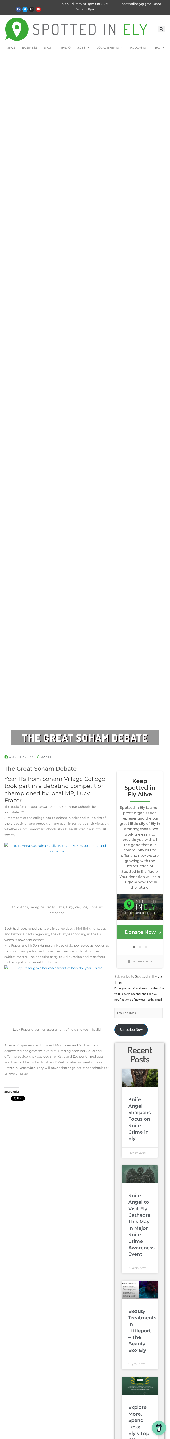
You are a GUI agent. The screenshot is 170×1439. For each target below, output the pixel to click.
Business (29, 47)
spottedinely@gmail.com (141, 4)
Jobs (81, 47)
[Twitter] (25, 9)
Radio (66, 47)
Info (156, 47)
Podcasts (138, 47)
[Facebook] (18, 9)
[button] (161, 29)
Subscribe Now (131, 1030)
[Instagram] (31, 9)
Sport (49, 47)
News (10, 47)
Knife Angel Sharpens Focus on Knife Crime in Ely (139, 1119)
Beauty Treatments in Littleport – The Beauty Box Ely (142, 1330)
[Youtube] (38, 9)
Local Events (108, 47)
